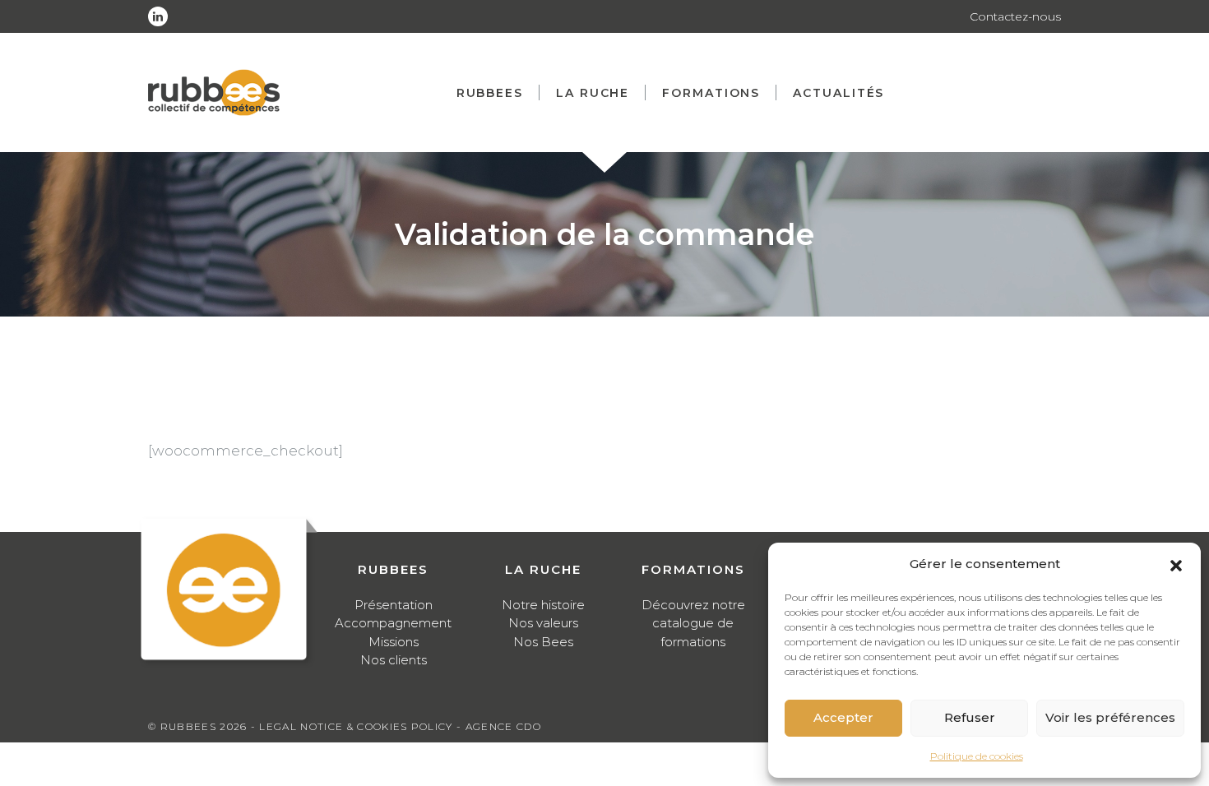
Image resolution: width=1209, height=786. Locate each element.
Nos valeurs (543, 623)
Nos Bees (543, 642)
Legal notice (301, 726)
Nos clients (393, 660)
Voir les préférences (1110, 717)
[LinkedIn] (158, 16)
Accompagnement (393, 623)
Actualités (838, 93)
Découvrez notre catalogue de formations (693, 623)
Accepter (843, 717)
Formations (711, 93)
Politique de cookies (976, 756)
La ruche (592, 93)
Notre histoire (543, 605)
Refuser (969, 717)
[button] (1176, 564)
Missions (393, 642)
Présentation (393, 605)
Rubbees (489, 93)
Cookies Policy (404, 726)
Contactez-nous (1015, 16)
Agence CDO (503, 726)
